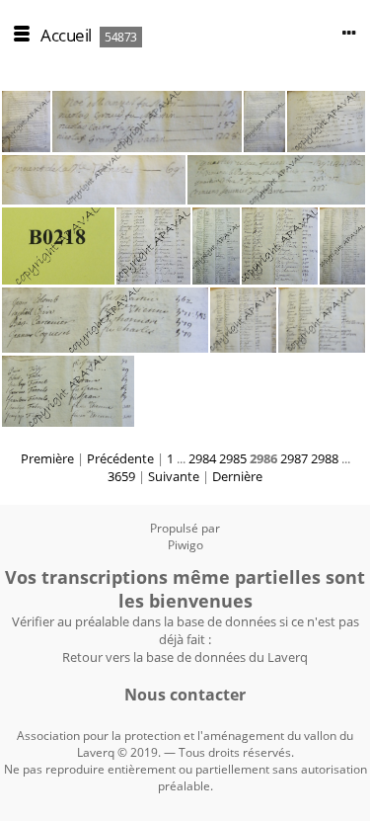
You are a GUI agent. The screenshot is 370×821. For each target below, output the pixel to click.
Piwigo (185, 544)
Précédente (120, 458)
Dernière (237, 476)
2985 (233, 458)
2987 (294, 458)
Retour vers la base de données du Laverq (185, 657)
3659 (121, 476)
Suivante (173, 476)
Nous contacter (185, 694)
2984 (202, 458)
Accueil (66, 35)
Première (47, 458)
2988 (324, 458)
